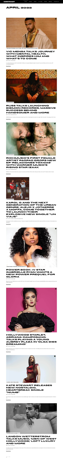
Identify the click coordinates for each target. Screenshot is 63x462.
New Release (15, 382)
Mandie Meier (13, 60)
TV (26, 266)
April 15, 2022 (8, 114)
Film (8, 331)
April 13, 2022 (8, 218)
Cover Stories (11, 48)
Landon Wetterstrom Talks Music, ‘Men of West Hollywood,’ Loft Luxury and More (31, 440)
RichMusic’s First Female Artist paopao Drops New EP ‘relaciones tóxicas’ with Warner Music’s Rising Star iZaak (31, 163)
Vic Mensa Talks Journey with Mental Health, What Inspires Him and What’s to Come (30, 55)
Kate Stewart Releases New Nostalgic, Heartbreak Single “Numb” (29, 389)
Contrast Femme (12, 266)
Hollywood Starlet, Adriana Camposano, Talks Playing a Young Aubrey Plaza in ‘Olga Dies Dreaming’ (31, 339)
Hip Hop (24, 48)
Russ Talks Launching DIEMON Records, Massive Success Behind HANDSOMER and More (31, 109)
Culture (18, 48)
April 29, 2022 (8, 60)
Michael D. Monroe (14, 114)
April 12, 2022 (8, 346)
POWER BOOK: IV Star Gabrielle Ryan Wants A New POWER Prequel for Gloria (30, 273)
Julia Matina (13, 445)
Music (36, 48)
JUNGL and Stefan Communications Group (17, 218)
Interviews (30, 48)
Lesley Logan (13, 278)
